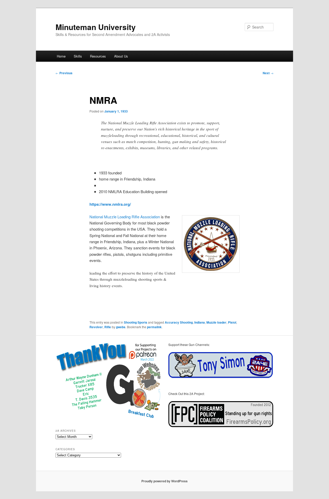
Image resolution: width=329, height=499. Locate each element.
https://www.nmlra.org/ (110, 204)
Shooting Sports (135, 322)
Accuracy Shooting (179, 322)
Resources (98, 56)
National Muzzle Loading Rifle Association (124, 216)
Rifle (107, 327)
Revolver (96, 327)
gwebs (120, 327)
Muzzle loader (216, 322)
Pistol (232, 322)
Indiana (199, 322)
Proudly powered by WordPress (164, 481)
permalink (154, 327)
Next (268, 73)
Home (61, 56)
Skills (78, 56)
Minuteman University (96, 26)
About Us (121, 56)
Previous (64, 73)
